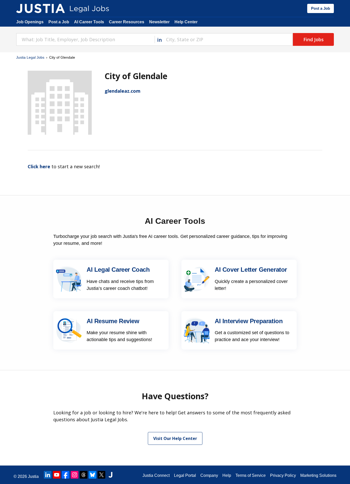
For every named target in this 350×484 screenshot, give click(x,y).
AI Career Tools (89, 22)
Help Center (186, 22)
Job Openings (30, 22)
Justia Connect (156, 475)
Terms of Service (250, 475)
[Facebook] (65, 475)
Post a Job (320, 8)
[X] (101, 475)
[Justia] (40, 8)
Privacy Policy (283, 475)
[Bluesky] (92, 475)
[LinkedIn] (48, 475)
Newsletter (159, 22)
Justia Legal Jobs (30, 57)
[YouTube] (56, 475)
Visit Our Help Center (175, 438)
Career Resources (126, 22)
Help (226, 475)
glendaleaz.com (122, 91)
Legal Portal (185, 475)
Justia (33, 476)
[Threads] (83, 475)
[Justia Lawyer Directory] (110, 475)
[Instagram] (74, 475)
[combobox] (85, 39)
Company (209, 475)
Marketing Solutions (318, 475)
